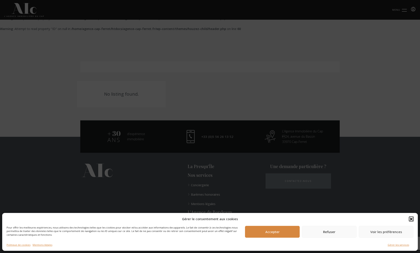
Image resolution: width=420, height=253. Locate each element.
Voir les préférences (386, 232)
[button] (411, 219)
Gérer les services (398, 244)
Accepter (272, 232)
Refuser (329, 232)
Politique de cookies (18, 244)
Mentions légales (42, 244)
